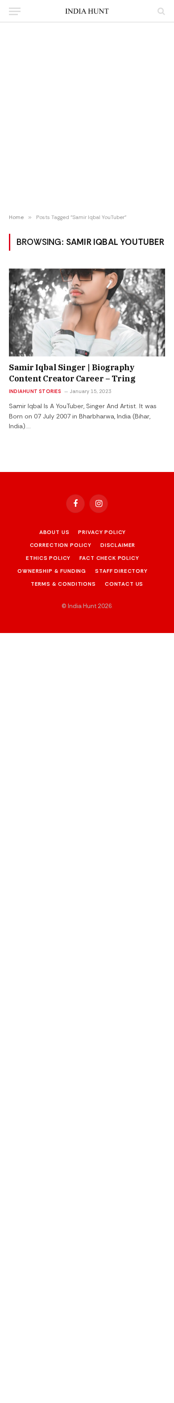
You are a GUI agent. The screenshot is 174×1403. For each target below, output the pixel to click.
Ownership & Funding (51, 571)
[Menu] (15, 11)
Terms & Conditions (63, 584)
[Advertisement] (87, 118)
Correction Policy (60, 545)
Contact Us (124, 584)
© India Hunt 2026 (87, 606)
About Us (54, 532)
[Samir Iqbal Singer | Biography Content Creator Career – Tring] (87, 312)
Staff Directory (121, 571)
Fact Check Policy (109, 558)
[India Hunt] (87, 11)
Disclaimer (117, 545)
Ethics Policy (48, 558)
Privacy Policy (102, 532)
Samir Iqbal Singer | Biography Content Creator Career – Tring (72, 372)
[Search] (160, 11)
